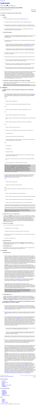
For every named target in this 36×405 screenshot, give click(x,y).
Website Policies (4, 386)
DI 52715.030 (20, 280)
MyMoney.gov (4, 392)
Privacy (3, 384)
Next (35, 9)
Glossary (3, 383)
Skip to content (2, 0)
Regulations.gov (4, 393)
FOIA (3, 381)
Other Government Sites (5, 395)
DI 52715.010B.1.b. (31, 49)
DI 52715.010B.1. (26, 271)
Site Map (3, 385)
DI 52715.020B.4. (21, 277)
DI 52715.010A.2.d (13, 372)
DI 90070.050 (18, 318)
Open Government (5, 382)
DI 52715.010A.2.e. (14, 277)
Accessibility (4, 380)
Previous (32, 9)
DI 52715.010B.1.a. (29, 45)
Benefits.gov (4, 390)
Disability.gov (4, 391)
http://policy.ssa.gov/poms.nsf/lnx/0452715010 (6, 376)
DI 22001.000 (32, 94)
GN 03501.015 (16, 263)
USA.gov (3, 394)
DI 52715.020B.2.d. (15, 298)
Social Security (5, 3)
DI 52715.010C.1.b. (32, 257)
